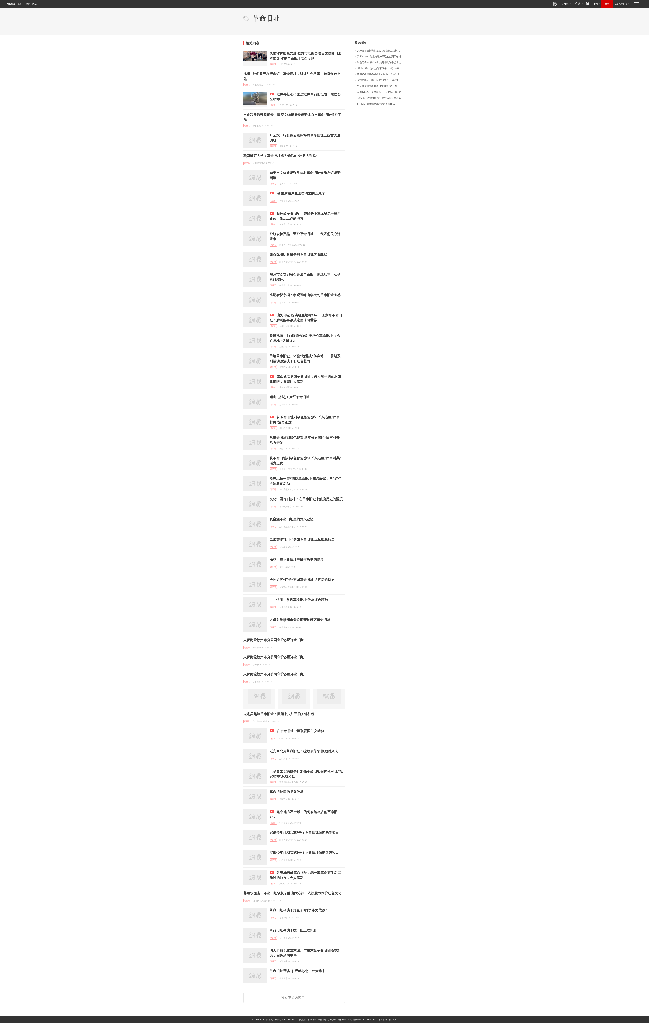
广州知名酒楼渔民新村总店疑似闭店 (376, 104)
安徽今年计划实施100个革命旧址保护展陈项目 (304, 832)
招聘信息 (322, 1019)
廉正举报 (383, 1019)
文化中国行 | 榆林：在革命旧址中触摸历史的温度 (306, 499)
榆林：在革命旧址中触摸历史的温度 (297, 559)
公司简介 (302, 1019)
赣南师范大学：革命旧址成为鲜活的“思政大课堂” (281, 156)
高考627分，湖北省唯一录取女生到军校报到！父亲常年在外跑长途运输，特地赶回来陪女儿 (381, 56)
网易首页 (11, 4)
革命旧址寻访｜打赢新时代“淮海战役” (298, 910)
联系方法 (312, 1019)
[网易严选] (578, 3)
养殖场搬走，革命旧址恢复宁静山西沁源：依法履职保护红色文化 (292, 893)
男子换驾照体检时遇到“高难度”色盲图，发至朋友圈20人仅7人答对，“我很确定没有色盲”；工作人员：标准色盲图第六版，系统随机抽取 (381, 86)
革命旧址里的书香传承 (286, 792)
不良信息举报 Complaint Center (362, 1019)
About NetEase (289, 1019)
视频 (273, 105)
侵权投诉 (393, 1019)
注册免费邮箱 (621, 4)
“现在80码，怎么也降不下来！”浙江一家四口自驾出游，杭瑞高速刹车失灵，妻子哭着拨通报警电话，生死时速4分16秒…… (381, 68)
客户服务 (332, 1019)
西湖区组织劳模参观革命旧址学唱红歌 (298, 254)
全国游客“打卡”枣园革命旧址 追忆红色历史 (302, 539)
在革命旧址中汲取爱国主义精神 (300, 731)
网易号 (273, 64)
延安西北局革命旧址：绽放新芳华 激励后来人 (304, 751)
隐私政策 (342, 1019)
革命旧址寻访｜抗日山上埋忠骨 (293, 930)
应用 (20, 4)
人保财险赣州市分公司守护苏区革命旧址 (300, 620)
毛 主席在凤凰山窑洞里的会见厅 (301, 193)
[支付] (588, 3)
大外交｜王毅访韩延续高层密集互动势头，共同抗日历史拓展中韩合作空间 (381, 50)
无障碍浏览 (31, 4)
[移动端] (555, 3)
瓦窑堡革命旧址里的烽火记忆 (292, 519)
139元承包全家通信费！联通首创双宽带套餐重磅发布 (381, 98)
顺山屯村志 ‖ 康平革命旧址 (289, 397)
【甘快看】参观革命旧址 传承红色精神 (299, 600)
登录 (607, 4)
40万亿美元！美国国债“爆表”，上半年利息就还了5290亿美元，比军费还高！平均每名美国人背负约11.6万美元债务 (381, 80)
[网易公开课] (566, 3)
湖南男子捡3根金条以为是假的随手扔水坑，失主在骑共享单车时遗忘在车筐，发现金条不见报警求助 (381, 62)
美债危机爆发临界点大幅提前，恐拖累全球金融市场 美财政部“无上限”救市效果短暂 (381, 74)
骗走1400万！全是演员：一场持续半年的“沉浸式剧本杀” (381, 92)
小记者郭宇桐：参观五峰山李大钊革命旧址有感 (305, 295)
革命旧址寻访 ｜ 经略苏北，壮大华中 (297, 971)
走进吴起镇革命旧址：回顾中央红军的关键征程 (278, 714)
